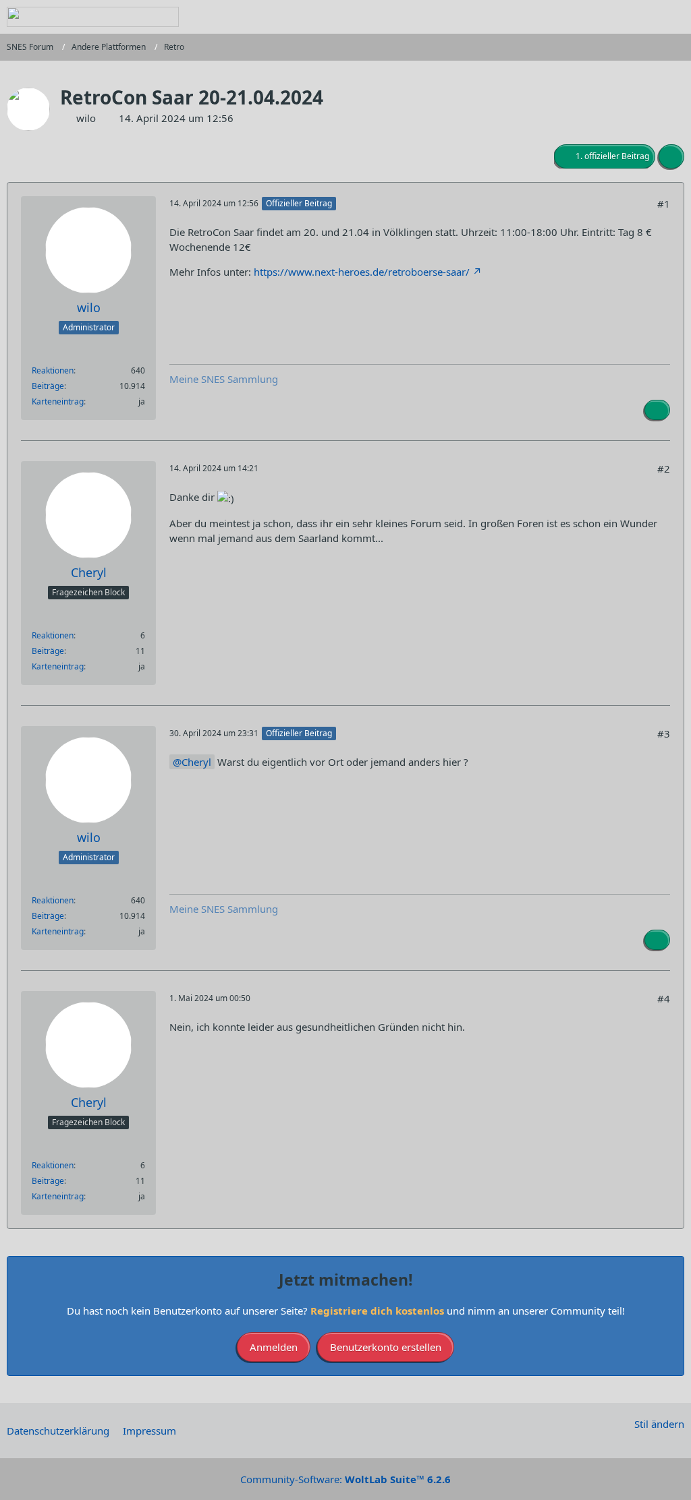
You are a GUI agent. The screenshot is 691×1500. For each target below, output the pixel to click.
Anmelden (274, 1347)
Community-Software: (345, 1479)
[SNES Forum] (93, 16)
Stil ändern (659, 1424)
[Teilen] (671, 156)
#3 (663, 733)
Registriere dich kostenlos (377, 1310)
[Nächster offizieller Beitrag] (657, 410)
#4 (663, 998)
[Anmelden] (639, 17)
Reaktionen (53, 370)
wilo (86, 118)
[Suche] (605, 16)
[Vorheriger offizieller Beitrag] (657, 940)
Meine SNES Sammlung (223, 379)
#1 (663, 203)
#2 (663, 468)
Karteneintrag (58, 401)
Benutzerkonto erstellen (385, 1347)
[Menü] (673, 16)
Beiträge (48, 386)
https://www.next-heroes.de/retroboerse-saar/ (362, 271)
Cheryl (196, 762)
